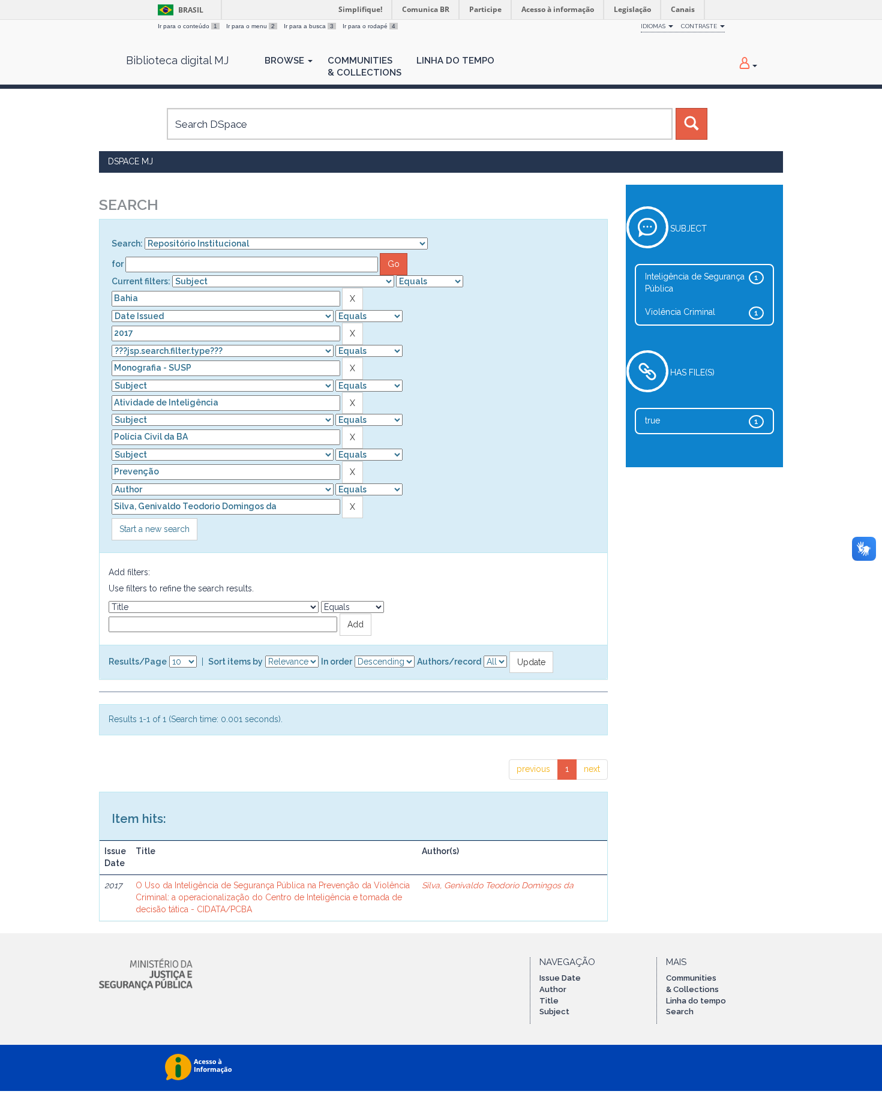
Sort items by (235, 661)
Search (680, 1011)
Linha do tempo (696, 1000)
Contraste (700, 26)
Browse (286, 60)
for (118, 264)
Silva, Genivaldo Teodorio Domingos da (498, 885)
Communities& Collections (364, 66)
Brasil (178, 10)
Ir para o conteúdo (187, 26)
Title (549, 1000)
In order (336, 661)
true (652, 420)
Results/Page (138, 661)
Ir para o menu (250, 26)
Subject (554, 1011)
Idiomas (654, 26)
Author (552, 989)
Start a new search (154, 529)
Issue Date (560, 977)
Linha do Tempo (455, 60)
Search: (127, 243)
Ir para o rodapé (369, 26)
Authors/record (449, 661)
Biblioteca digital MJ (177, 61)
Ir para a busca (309, 26)
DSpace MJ (130, 161)
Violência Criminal (680, 312)
